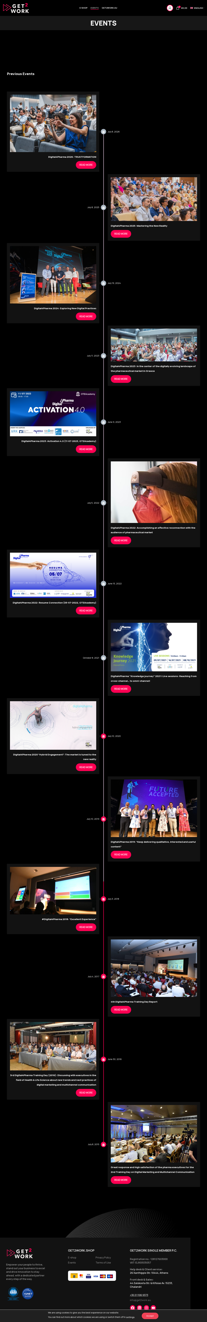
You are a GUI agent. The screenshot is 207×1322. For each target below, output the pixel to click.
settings (130, 1317)
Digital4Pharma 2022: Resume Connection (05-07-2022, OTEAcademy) (54, 602)
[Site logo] (16, 7)
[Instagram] (146, 1308)
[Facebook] (132, 1308)
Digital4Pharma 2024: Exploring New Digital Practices (65, 308)
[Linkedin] (139, 1308)
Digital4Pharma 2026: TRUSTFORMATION (72, 156)
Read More (86, 164)
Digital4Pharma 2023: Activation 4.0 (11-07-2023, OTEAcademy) (58, 441)
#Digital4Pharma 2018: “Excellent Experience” (69, 919)
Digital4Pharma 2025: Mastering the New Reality (139, 225)
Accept (150, 1315)
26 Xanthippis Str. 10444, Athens (149, 1273)
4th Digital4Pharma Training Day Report (134, 1001)
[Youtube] (153, 1308)
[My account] (170, 8)
